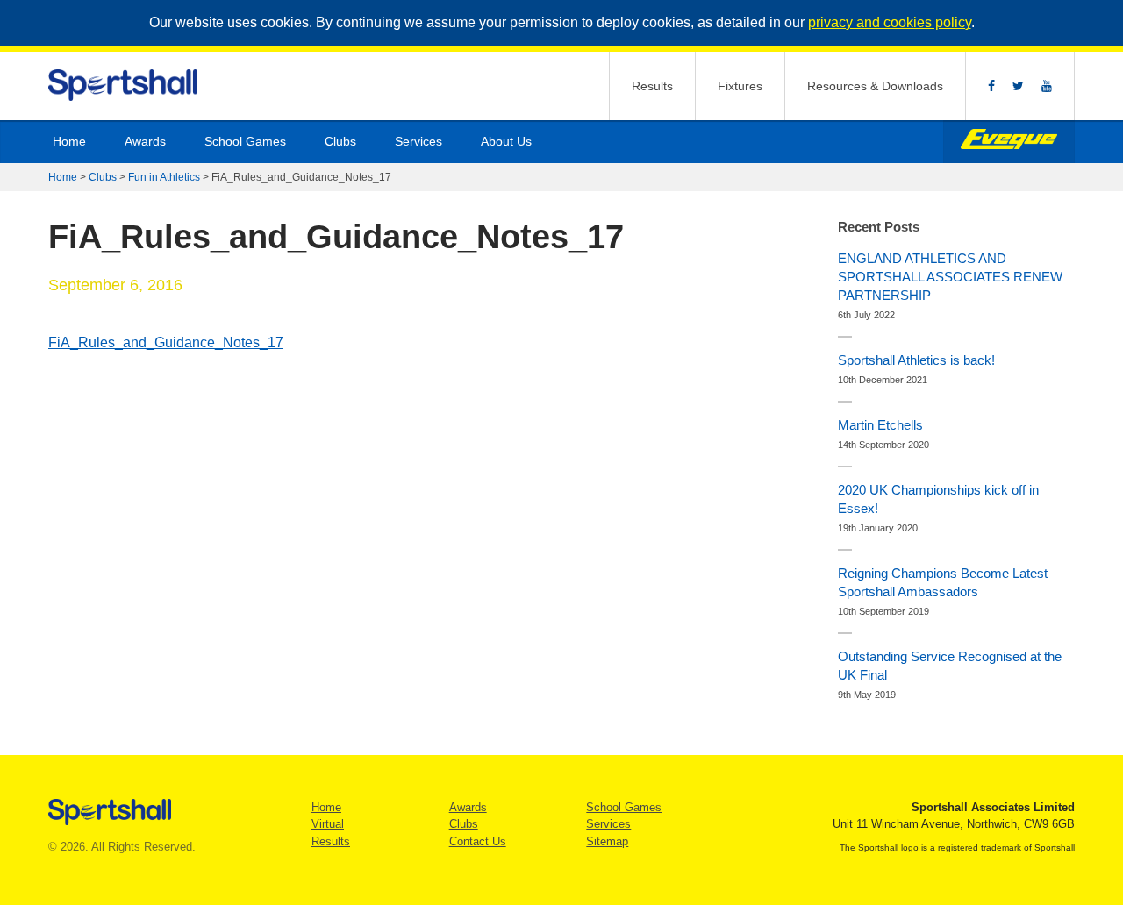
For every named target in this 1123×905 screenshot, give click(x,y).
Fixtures (740, 86)
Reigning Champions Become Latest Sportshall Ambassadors (943, 582)
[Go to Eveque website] (1009, 141)
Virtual (327, 823)
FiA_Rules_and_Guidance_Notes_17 (165, 342)
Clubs (340, 141)
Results (652, 86)
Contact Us (477, 841)
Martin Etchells (880, 424)
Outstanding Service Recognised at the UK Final (950, 665)
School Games (245, 141)
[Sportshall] (124, 85)
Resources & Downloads (875, 86)
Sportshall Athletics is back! (916, 360)
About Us (506, 141)
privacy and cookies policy (889, 22)
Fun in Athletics (164, 177)
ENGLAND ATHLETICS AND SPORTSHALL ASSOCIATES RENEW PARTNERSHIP (950, 277)
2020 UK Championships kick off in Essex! (938, 499)
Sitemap (607, 841)
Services (418, 141)
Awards (145, 141)
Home (69, 141)
